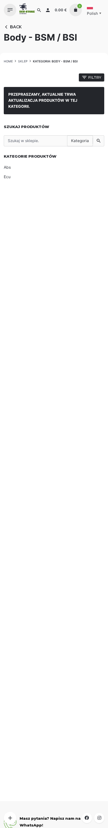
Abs (7, 167)
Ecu (7, 176)
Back (16, 27)
